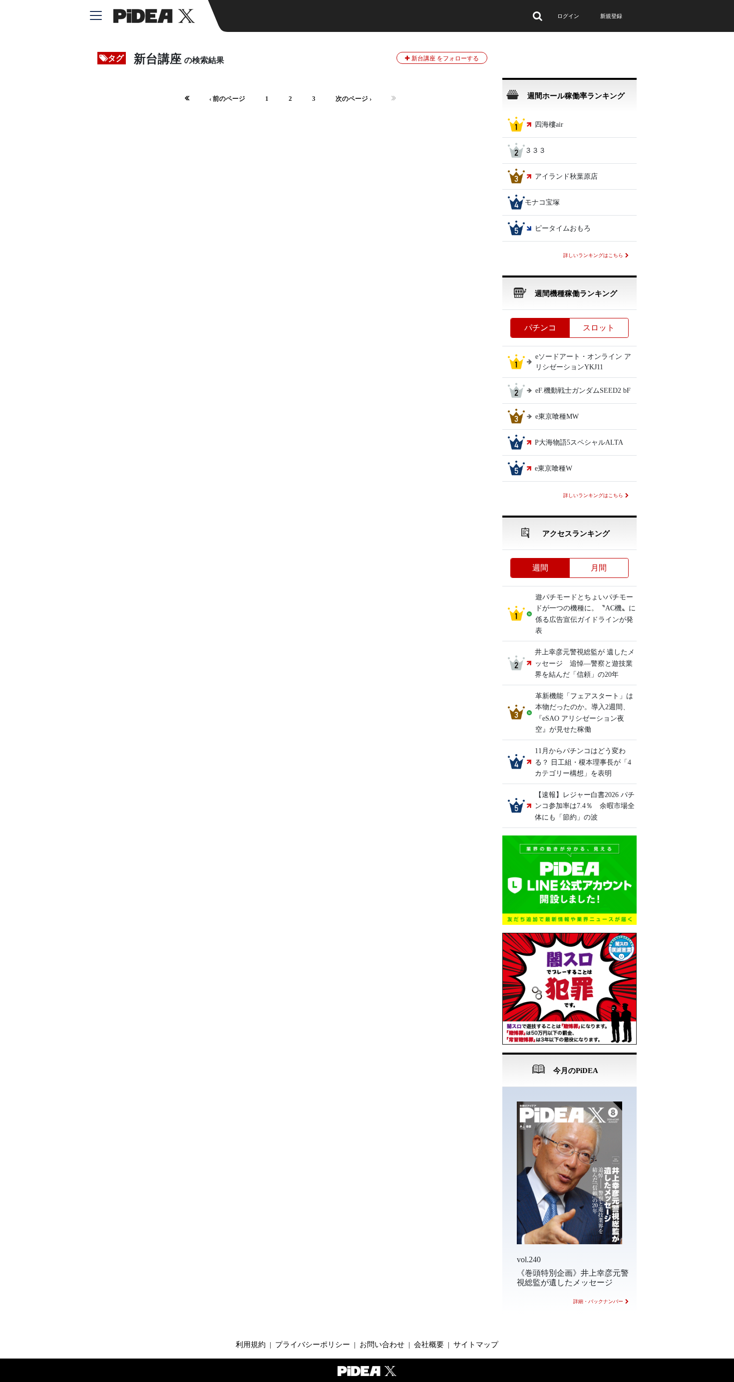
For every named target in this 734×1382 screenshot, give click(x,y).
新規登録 (611, 16)
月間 (599, 567)
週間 (540, 567)
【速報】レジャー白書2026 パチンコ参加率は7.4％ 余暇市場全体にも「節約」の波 (585, 806)
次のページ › (353, 98)
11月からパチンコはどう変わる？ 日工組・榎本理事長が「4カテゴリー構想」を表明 (583, 763)
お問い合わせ (382, 1345)
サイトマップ (475, 1345)
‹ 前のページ (227, 98)
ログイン (568, 16)
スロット (599, 327)
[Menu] (101, 16)
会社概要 (429, 1345)
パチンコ (540, 327)
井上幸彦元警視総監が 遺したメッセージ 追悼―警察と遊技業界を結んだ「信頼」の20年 (585, 664)
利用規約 (251, 1345)
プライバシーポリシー (312, 1345)
